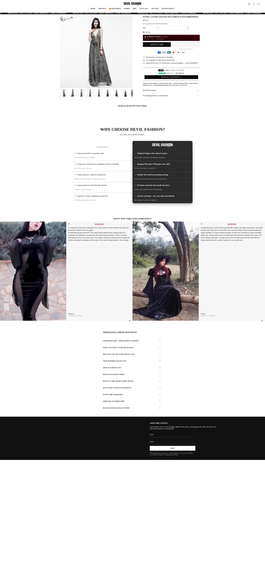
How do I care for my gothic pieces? (118, 381)
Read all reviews (170, 77)
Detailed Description (149, 90)
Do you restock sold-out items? (116, 408)
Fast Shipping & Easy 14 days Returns (155, 95)
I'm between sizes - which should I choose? (121, 341)
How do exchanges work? (114, 374)
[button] (115, 8)
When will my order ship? (114, 401)
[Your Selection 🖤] (258, 4)
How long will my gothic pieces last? (119, 354)
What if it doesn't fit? (112, 368)
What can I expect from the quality (118, 347)
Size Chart (147, 32)
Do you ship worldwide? (113, 394)
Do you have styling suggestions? (117, 388)
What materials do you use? (114, 361)
